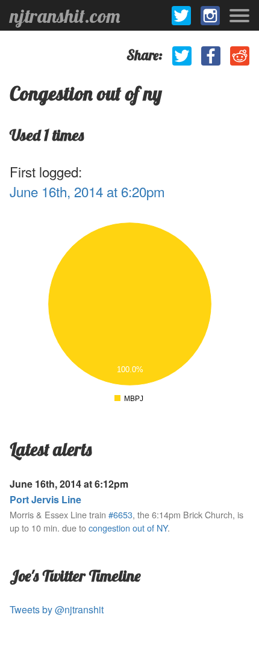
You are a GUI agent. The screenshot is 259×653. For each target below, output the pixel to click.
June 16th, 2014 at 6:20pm (87, 191)
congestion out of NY (128, 527)
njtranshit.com (65, 15)
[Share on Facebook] (210, 56)
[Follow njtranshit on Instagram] (210, 15)
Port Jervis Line (45, 499)
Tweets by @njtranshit (57, 609)
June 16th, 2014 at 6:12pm (69, 484)
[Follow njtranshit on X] (181, 15)
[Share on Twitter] (182, 56)
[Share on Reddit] (239, 56)
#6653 (120, 514)
